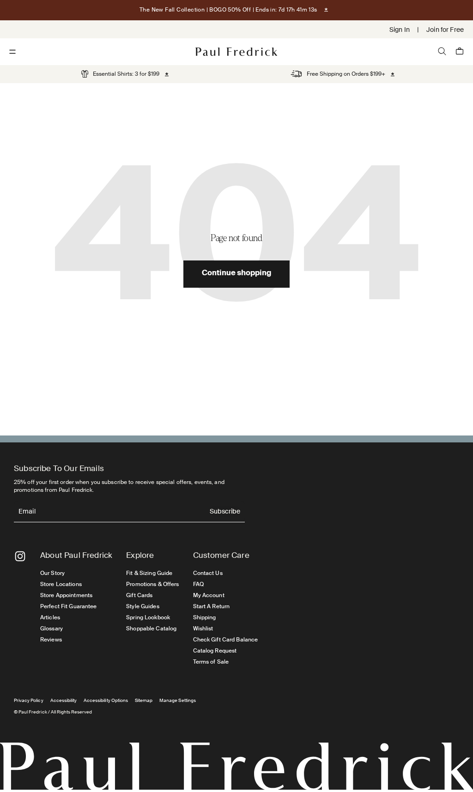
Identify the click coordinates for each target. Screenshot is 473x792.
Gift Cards (139, 595)
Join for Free (445, 29)
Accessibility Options (106, 700)
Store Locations (61, 584)
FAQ (198, 584)
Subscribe (225, 512)
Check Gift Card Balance (225, 639)
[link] (120, 74)
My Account (208, 595)
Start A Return (211, 606)
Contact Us (208, 573)
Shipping (204, 617)
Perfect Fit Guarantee (68, 606)
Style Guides (142, 606)
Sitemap (143, 700)
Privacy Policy (28, 700)
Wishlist (203, 628)
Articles (50, 617)
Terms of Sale (211, 661)
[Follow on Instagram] (20, 556)
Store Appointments (66, 595)
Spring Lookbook (148, 617)
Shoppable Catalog (151, 628)
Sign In (399, 29)
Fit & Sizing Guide (149, 573)
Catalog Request (215, 650)
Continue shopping (236, 274)
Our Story (52, 573)
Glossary (51, 628)
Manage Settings (177, 700)
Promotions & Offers (152, 584)
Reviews (51, 639)
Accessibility (63, 700)
